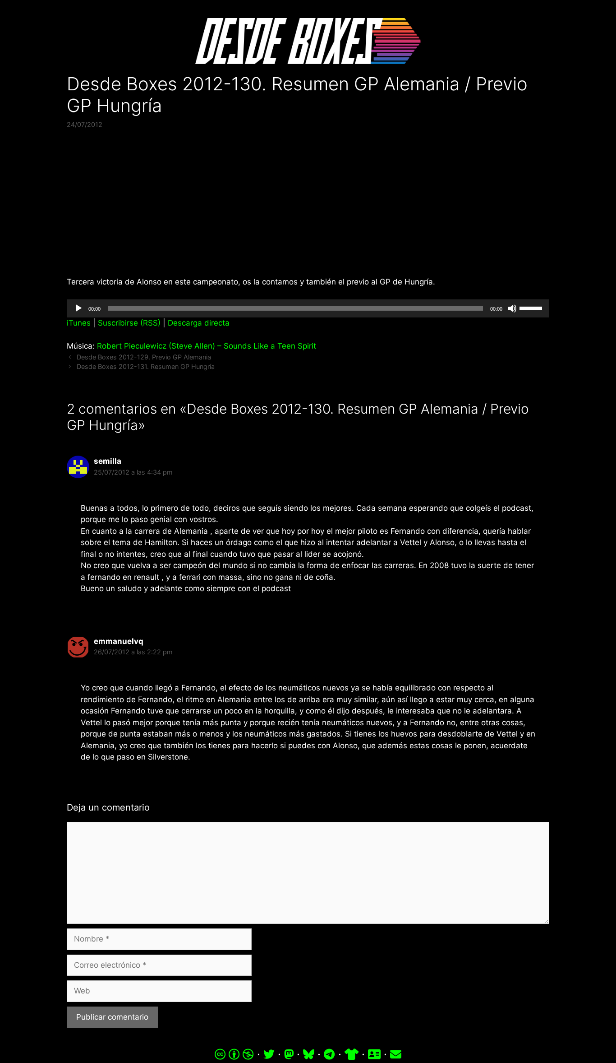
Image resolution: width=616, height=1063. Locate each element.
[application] (308, 308)
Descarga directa (199, 322)
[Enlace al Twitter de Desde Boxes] (269, 1054)
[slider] (532, 307)
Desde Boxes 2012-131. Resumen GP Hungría (146, 366)
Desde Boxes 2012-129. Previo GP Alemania (144, 357)
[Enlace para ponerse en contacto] (395, 1054)
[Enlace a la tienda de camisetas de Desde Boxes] (352, 1054)
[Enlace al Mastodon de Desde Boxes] (289, 1054)
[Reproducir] (78, 308)
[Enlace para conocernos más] (374, 1054)
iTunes (79, 322)
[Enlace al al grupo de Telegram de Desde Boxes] (329, 1054)
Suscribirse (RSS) (129, 322)
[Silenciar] (512, 308)
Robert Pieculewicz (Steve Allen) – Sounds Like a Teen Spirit (206, 345)
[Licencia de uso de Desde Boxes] (234, 1054)
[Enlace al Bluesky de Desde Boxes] (308, 1054)
